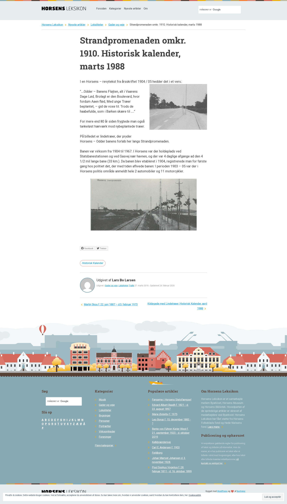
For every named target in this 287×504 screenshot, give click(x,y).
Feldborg (157, 452)
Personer (104, 420)
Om (146, 8)
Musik (102, 399)
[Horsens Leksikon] (64, 9)
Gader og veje (116, 24)
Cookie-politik (195, 495)
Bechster (241, 491)
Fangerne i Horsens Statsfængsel (171, 399)
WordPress (222, 491)
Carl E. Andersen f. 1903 (166, 447)
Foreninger (105, 436)
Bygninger (104, 415)
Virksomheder (107, 431)
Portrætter (105, 426)
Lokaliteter (97, 24)
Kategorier (115, 8)
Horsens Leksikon (52, 24)
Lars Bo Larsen (123, 280)
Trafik (131, 285)
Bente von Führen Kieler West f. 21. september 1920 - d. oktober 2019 (171, 432)
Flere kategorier (106, 445)
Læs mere (216, 426)
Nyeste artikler (132, 8)
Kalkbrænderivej (161, 442)
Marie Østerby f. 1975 (164, 414)
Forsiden (101, 8)
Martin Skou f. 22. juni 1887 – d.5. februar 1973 (111, 304)
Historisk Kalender (92, 263)
